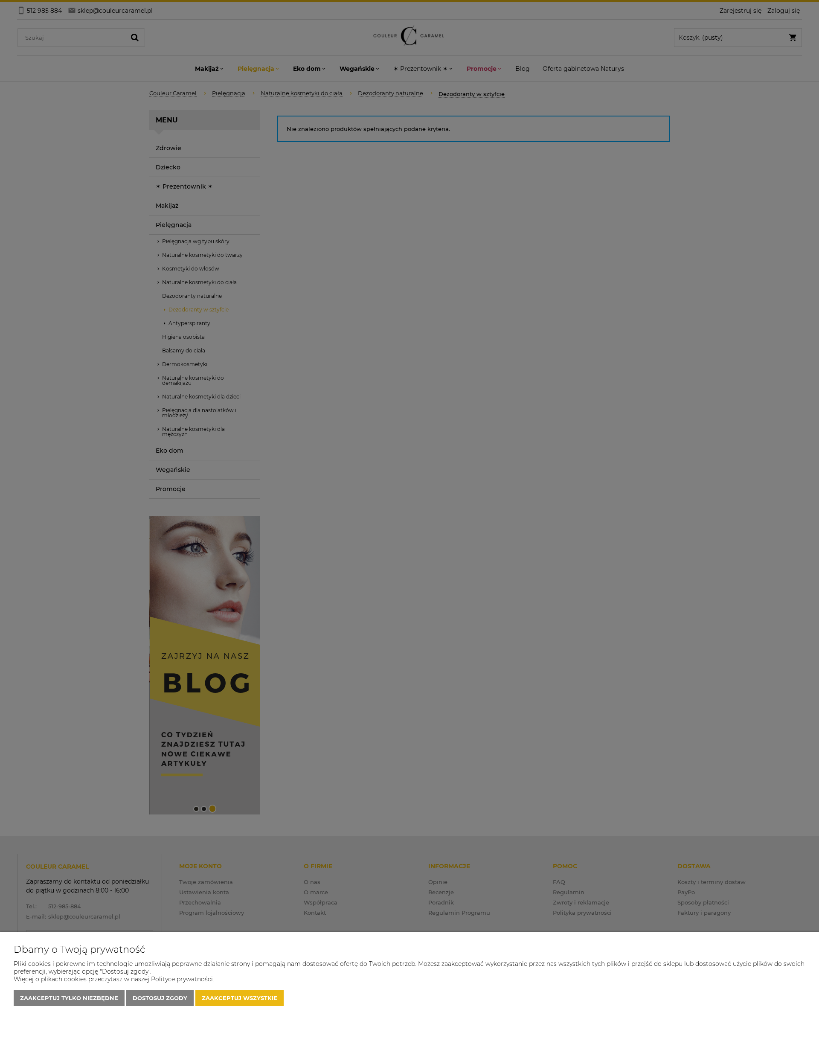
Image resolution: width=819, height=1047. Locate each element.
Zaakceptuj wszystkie (239, 998)
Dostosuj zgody (160, 998)
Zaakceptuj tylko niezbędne (69, 998)
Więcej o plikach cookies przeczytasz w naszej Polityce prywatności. (114, 979)
